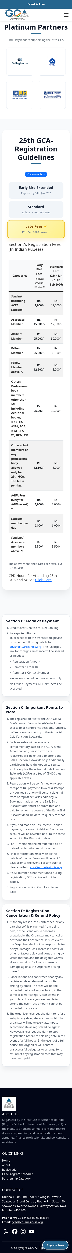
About (6, 1165)
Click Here (43, 579)
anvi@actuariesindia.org (26, 647)
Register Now (55, 1245)
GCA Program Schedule (17, 1174)
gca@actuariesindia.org (27, 1222)
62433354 (42, 1218)
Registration (10, 1170)
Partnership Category (16, 1178)
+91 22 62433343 (23, 1218)
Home (6, 1160)
